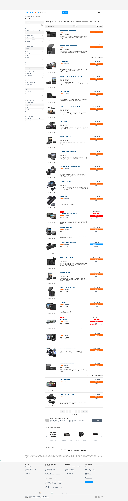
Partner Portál (88, 466)
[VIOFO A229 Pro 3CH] (52, 277)
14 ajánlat (96, 367)
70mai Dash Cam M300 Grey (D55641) (69, 242)
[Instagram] (99, 496)
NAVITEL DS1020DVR (65, 379)
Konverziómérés (88, 478)
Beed (86, 477)
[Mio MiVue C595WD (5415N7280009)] (52, 156)
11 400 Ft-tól (96, 30)
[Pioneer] (76, 450)
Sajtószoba (27, 473)
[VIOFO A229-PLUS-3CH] (52, 141)
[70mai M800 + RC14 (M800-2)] (52, 399)
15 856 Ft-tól (96, 213)
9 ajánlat (96, 261)
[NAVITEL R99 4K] (52, 126)
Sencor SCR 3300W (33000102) (67, 287)
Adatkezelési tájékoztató (30, 496)
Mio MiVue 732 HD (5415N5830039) (68, 213)
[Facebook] (96, 496)
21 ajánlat (96, 306)
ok (42, 25)
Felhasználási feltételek (42, 496)
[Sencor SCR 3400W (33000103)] (52, 367)
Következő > (84, 411)
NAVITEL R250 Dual (64, 91)
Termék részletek (51, 253)
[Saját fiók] (102, 12)
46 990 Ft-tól (96, 166)
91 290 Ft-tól (96, 394)
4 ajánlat (96, 140)
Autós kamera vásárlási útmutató (59, 418)
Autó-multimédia (49, 473)
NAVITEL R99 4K (63, 121)
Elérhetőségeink (28, 468)
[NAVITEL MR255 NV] (52, 322)
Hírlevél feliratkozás (69, 469)
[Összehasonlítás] (96, 12)
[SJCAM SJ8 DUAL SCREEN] (52, 337)
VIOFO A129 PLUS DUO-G (66, 227)
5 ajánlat (96, 291)
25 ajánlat (96, 65)
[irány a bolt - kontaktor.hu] (52, 247)
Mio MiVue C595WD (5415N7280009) (69, 151)
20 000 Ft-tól (96, 211)
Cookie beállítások (69, 473)
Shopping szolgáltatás (90, 476)
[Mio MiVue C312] (52, 307)
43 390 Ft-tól (96, 121)
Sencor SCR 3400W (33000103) (67, 363)
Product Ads (87, 472)
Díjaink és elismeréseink (30, 469)
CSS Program (88, 474)
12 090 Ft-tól (96, 363)
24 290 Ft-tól (96, 348)
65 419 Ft (96, 242)
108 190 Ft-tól (96, 196)
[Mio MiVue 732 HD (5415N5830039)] (52, 216)
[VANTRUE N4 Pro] (52, 201)
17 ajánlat (96, 95)
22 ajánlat (96, 48)
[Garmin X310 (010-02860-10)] (52, 262)
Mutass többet (66, 22)
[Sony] (63, 450)
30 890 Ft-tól (96, 317)
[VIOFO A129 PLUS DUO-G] (52, 232)
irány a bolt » (96, 244)
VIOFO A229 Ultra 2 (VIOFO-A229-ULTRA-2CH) (71, 76)
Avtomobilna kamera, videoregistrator (61, 493)
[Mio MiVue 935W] (52, 66)
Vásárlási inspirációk (69, 470)
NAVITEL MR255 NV (64, 319)
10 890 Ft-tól (96, 287)
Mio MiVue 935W (64, 61)
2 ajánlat (96, 33)
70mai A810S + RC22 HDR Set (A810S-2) (53, 483)
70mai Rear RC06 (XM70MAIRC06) (68, 30)
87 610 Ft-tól (96, 136)
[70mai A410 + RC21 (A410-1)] (52, 186)
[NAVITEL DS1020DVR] (52, 384)
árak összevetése (96, 32)
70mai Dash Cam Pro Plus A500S (52, 485)
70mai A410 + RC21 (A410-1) (66, 181)
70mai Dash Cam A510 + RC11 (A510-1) (53, 487)
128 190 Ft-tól (96, 106)
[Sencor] (70, 450)
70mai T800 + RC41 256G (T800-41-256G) (70, 106)
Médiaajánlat (88, 473)
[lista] (74, 26)
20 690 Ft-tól (96, 91)
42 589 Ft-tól (96, 379)
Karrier (26, 470)
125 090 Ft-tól (96, 257)
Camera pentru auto (45, 493)
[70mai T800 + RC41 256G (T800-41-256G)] (52, 111)
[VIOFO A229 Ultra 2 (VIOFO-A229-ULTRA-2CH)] (52, 81)
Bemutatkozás (28, 466)
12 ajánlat (96, 170)
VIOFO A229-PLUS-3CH (65, 136)
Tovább (97, 420)
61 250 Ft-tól (96, 61)
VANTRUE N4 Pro (64, 196)
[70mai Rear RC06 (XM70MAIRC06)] (52, 34)
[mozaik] (76, 26)
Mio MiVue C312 (64, 302)
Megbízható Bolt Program (90, 469)
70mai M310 (47, 486)
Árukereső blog (28, 472)
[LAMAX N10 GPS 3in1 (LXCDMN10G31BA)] (52, 171)
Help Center (87, 468)
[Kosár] (98, 12)
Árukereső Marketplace (90, 470)
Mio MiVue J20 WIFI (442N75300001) (69, 45)
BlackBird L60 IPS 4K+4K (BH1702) (68, 348)
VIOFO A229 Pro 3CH (65, 272)
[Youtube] (102, 496)
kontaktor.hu (96, 246)
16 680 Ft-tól (96, 45)
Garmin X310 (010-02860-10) (67, 257)
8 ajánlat (96, 125)
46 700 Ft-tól (96, 151)
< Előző (62, 411)
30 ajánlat (96, 155)
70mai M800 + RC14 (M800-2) (67, 394)
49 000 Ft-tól (96, 333)
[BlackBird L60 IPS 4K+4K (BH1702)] (52, 352)
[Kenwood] (83, 450)
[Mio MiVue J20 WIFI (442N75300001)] (52, 49)
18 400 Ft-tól (96, 302)
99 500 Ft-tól (96, 76)
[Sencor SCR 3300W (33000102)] (52, 292)
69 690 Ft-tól (96, 227)
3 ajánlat (96, 80)
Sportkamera (53, 440)
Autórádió (95, 440)
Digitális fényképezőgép (81, 440)
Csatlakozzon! (89, 481)
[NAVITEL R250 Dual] (52, 96)
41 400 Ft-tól (96, 181)
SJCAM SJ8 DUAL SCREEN (65, 333)
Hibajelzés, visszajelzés (70, 472)
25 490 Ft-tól (96, 319)
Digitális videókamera (67, 440)
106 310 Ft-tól (96, 272)
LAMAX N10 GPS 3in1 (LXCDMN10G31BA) (70, 166)
